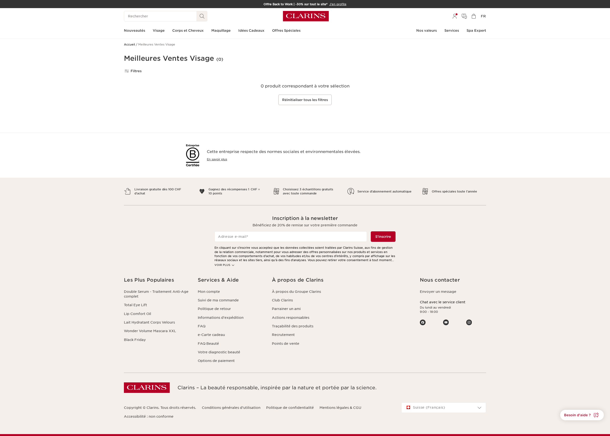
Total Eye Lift (135, 305)
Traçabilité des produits (292, 326)
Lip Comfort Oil (137, 314)
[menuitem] (455, 16)
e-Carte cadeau (211, 335)
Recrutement (283, 335)
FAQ (201, 326)
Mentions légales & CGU (340, 408)
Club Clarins (282, 300)
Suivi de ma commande (218, 300)
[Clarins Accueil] (305, 16)
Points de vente (285, 343)
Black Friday (135, 340)
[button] (582, 415)
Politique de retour (214, 309)
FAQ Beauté (208, 343)
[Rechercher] (202, 16)
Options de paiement (216, 361)
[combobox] (443, 407)
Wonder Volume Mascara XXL (150, 331)
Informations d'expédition (221, 317)
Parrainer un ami (286, 309)
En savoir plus (217, 159)
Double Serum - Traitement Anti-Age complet (156, 294)
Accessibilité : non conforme (148, 416)
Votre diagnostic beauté (219, 352)
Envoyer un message (438, 292)
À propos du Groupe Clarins (296, 292)
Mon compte (209, 292)
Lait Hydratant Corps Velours (149, 322)
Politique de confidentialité (290, 408)
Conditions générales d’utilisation (231, 408)
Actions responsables (290, 317)
